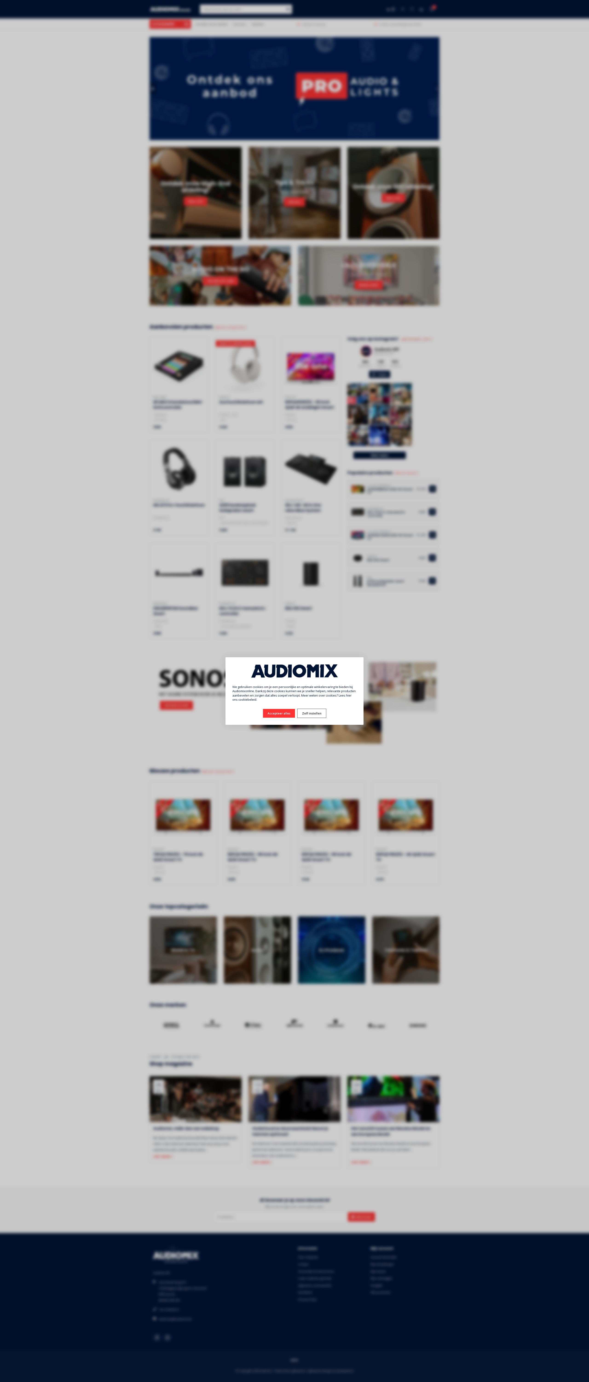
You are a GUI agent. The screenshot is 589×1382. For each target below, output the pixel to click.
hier (349, 695)
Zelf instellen (311, 713)
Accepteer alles (279, 713)
